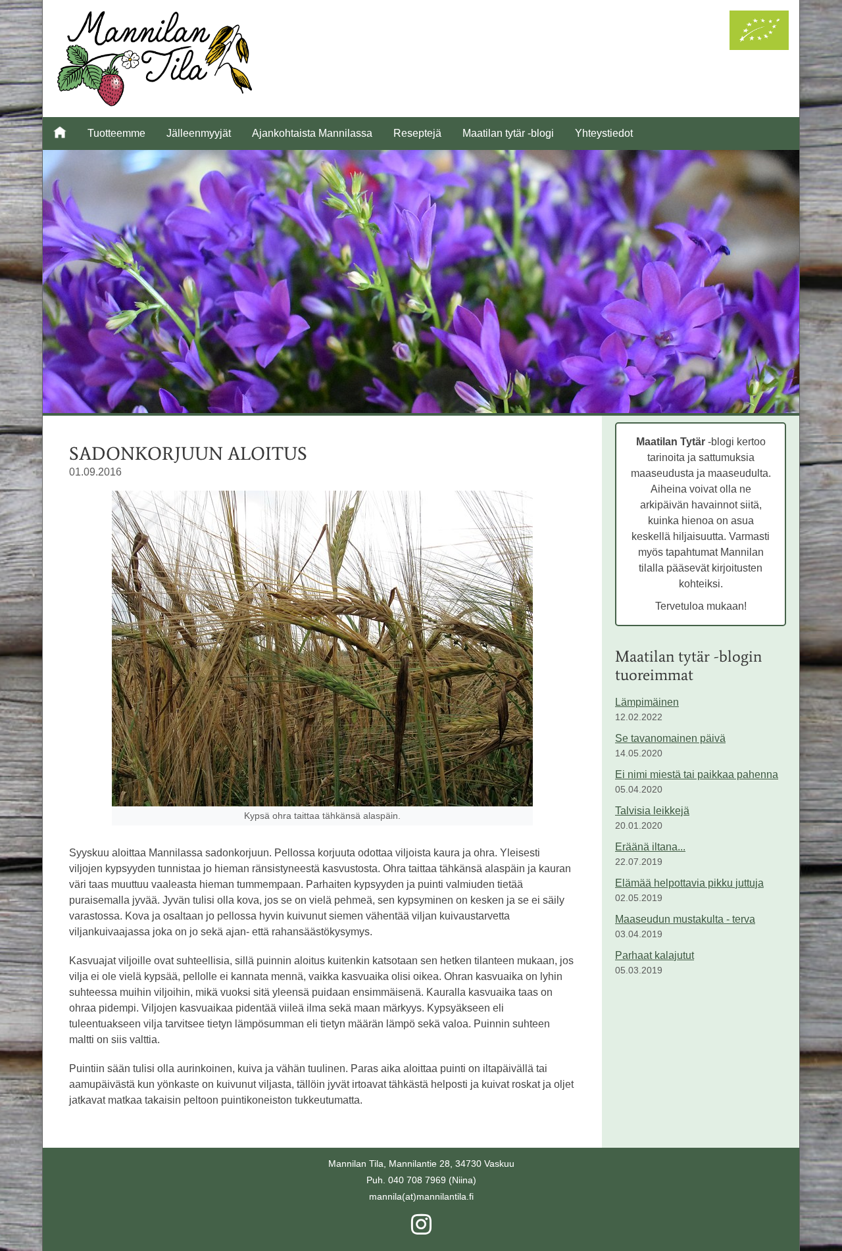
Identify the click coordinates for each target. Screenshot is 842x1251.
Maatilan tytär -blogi (508, 133)
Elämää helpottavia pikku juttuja (689, 883)
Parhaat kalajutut (654, 955)
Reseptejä (417, 133)
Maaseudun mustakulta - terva (685, 919)
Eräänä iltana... (650, 846)
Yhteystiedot (604, 133)
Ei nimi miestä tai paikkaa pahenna (696, 774)
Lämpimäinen (647, 702)
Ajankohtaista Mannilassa (312, 133)
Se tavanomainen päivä (670, 738)
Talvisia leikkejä (652, 810)
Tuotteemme (116, 133)
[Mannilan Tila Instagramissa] (421, 1229)
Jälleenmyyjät (198, 133)
